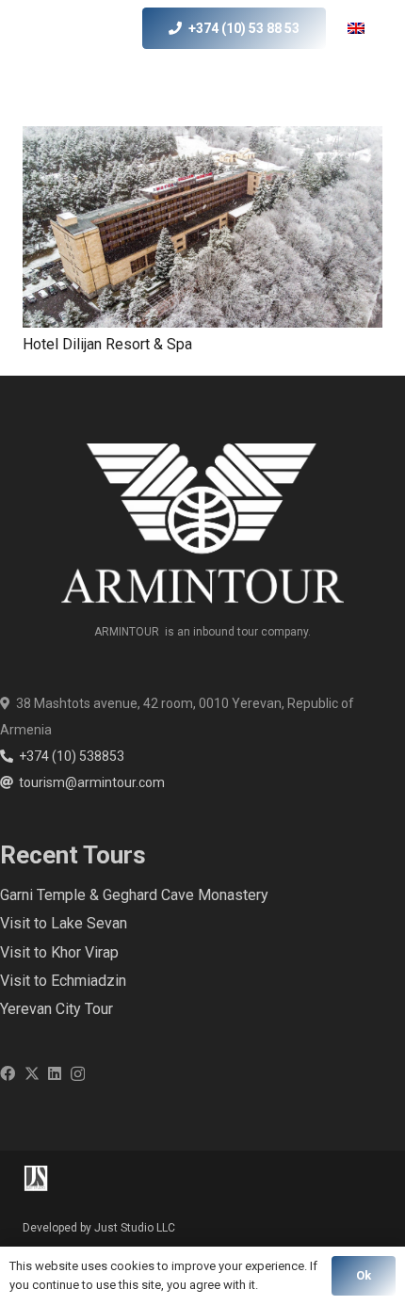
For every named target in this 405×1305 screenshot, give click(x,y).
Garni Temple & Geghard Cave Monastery (134, 895)
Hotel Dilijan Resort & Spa (107, 344)
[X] (32, 1073)
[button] (368, 28)
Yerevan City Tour (56, 1009)
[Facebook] (7, 1073)
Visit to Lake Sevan (63, 923)
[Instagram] (78, 1074)
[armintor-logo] (56, 28)
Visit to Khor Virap (59, 952)
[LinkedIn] (54, 1073)
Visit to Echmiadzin (63, 981)
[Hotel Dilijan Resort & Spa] (202, 227)
